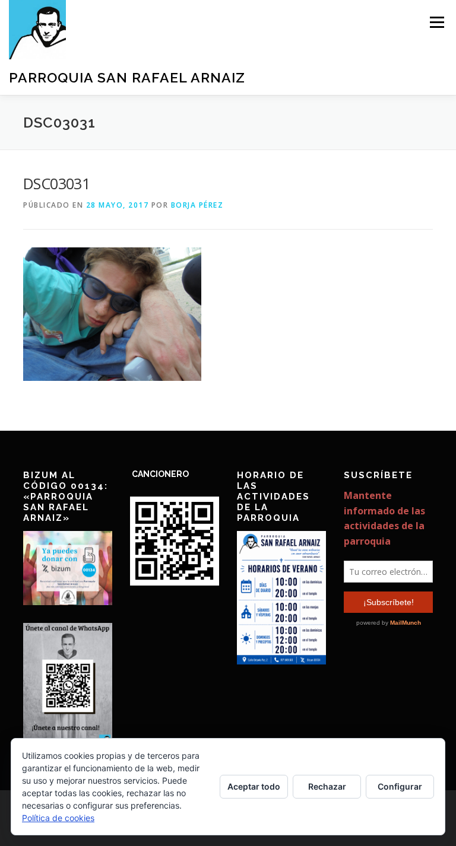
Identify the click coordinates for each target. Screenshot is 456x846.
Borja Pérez (197, 205)
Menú (436, 22)
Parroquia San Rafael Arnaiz (127, 77)
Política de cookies (58, 818)
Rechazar (327, 786)
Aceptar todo (253, 786)
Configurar (400, 786)
